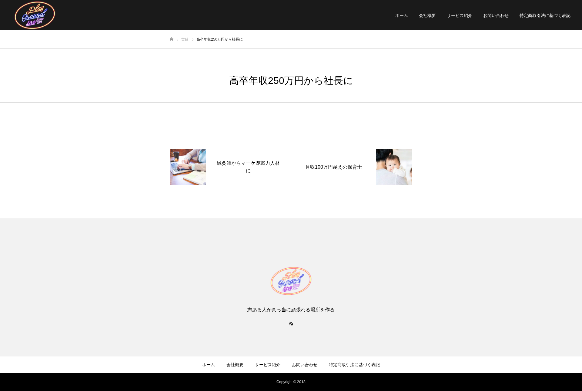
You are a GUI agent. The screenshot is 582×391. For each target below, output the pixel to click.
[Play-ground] (291, 281)
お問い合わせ (496, 15)
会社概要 (427, 15)
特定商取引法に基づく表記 (545, 15)
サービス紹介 (459, 15)
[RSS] (291, 323)
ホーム (401, 15)
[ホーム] (171, 39)
